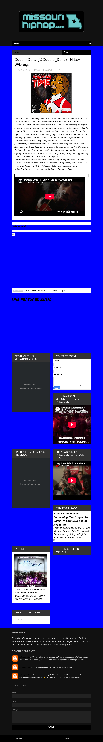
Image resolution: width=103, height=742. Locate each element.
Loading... (19, 619)
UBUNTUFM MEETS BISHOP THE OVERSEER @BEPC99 (47, 291)
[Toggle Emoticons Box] (13, 234)
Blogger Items (76, 738)
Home (17, 52)
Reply (38, 70)
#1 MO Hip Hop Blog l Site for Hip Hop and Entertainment (44, 738)
